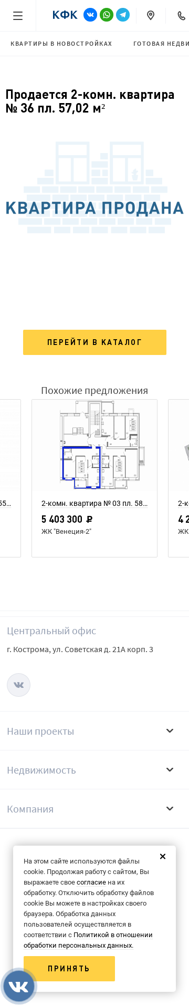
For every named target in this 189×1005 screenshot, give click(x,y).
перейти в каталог (95, 342)
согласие (91, 882)
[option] (94, 481)
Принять (69, 969)
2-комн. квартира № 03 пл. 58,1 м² (94, 503)
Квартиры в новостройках (61, 43)
